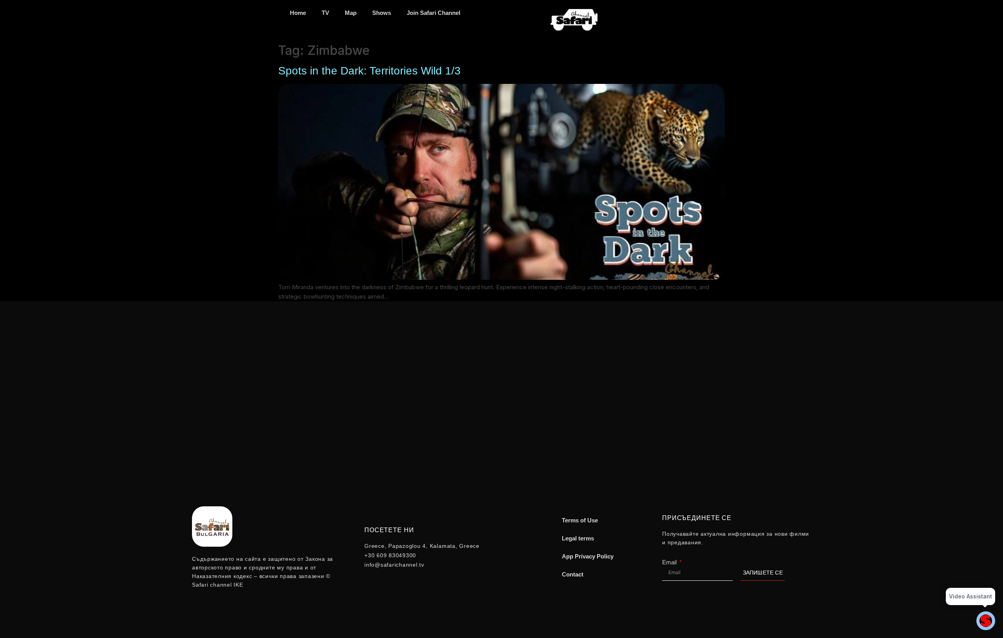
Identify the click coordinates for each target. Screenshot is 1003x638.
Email (670, 562)
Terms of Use (580, 520)
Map (351, 12)
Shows (381, 12)
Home (298, 12)
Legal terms (578, 538)
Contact (572, 574)
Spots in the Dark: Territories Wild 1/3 (369, 71)
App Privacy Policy (588, 556)
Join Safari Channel (433, 12)
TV (325, 12)
